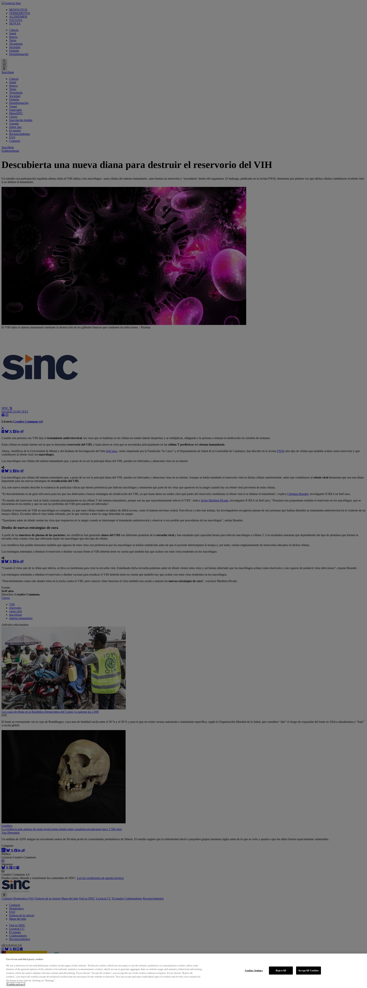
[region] (183, 971)
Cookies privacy (16, 984)
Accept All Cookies (308, 970)
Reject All (281, 970)
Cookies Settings (254, 970)
